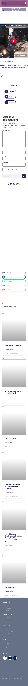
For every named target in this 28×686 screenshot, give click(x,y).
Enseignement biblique (13, 345)
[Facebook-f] (5, 658)
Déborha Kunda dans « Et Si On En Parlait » (14, 392)
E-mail (4, 156)
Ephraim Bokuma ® (6, 682)
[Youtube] (10, 658)
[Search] (24, 176)
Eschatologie (9, 587)
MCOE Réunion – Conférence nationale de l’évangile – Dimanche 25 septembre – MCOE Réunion (13, 538)
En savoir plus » (9, 349)
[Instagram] (15, 658)
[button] (10, 91)
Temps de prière (10, 439)
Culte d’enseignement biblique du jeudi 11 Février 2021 (12, 486)
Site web (5, 162)
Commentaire (6, 130)
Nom (4, 150)
